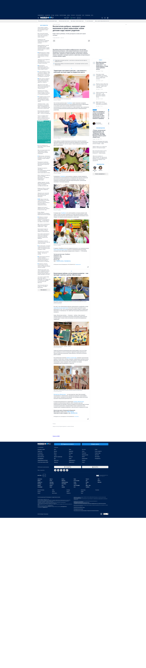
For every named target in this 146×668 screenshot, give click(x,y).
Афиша (68, 15)
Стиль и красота (98, 451)
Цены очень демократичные (60, 249)
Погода (52, 15)
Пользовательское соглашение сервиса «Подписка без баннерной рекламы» (86, 510)
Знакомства (47, 15)
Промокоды (87, 15)
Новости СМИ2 (56, 436)
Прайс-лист (40, 451)
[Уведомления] (105, 17)
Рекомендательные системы (78, 509)
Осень (83, 451)
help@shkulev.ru (45, 507)
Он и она (84, 449)
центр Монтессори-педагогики (61, 307)
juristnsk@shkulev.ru (64, 506)
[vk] (58, 470)
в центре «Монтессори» (78, 401)
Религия (83, 460)
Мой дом (71, 456)
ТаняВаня (69, 103)
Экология (97, 454)
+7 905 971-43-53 (59, 261)
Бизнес (55, 451)
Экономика (97, 456)
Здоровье (56, 462)
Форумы (57, 15)
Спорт (96, 449)
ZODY (83, 15)
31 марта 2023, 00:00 (56, 37)
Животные (56, 460)
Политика (84, 453)
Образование (71, 462)
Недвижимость (41, 15)
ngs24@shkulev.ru (50, 505)
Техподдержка (40, 458)
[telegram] (55, 470)
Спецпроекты (97, 458)
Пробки (73, 17)
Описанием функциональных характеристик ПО (81, 502)
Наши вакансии (41, 456)
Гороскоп (73, 15)
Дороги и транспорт (58, 456)
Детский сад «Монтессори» (60, 394)
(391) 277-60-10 (70, 411)
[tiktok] (67, 470)
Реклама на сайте (41, 449)
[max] (64, 470)
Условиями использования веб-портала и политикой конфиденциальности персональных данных (90, 503)
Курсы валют (78, 15)
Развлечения (84, 458)
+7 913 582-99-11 (67, 261)
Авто (55, 449)
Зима (70, 449)
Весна (55, 453)
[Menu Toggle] (38, 17)
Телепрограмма (62, 15)
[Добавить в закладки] (54, 41)
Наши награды (41, 454)
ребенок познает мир (71, 357)
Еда (55, 458)
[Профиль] (107, 17)
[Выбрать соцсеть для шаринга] (89, 41)
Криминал (71, 451)
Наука (70, 458)
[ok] (61, 470)
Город (55, 454)
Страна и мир (97, 453)
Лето (70, 454)
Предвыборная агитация (43, 460)
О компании (40, 453)
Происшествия (85, 454)
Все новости (44, 25)
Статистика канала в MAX (43, 462)
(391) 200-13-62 (74, 413)
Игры (92, 15)
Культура (71, 453)
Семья (83, 462)
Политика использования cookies (79, 507)
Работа (83, 456)
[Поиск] (102, 17)
